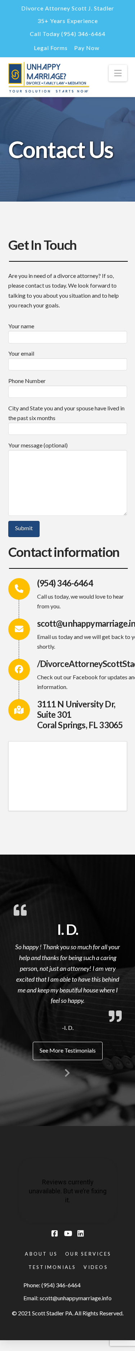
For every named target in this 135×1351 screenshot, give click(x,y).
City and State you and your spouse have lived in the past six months (66, 413)
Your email (21, 353)
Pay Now (86, 47)
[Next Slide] (67, 1071)
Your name (21, 326)
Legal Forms (51, 47)
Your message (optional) (38, 445)
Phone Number (27, 380)
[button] (118, 73)
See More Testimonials (68, 1050)
